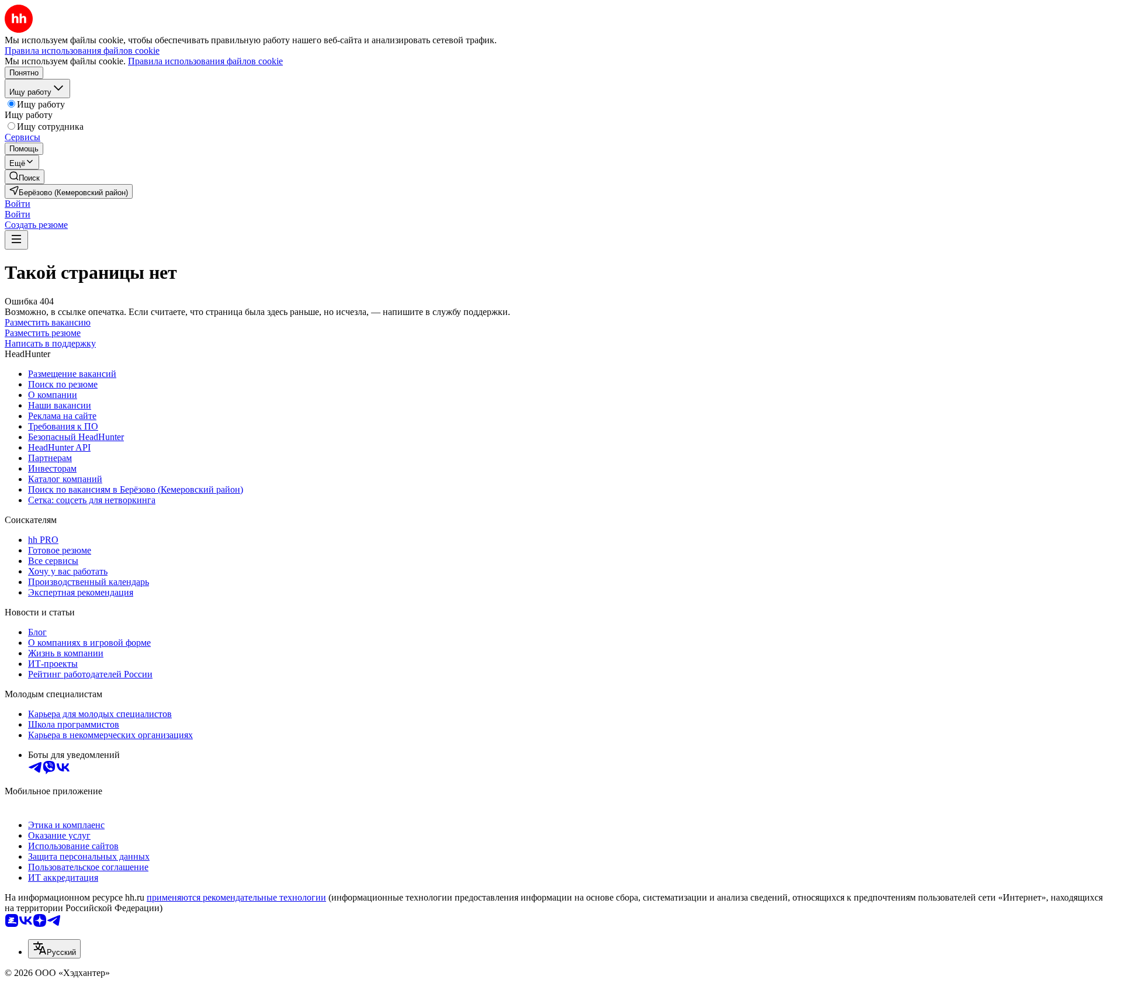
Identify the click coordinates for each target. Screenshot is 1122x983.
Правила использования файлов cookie (205, 61)
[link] (24, 176)
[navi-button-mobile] (16, 240)
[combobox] (54, 948)
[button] (17, 204)
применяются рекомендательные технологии (236, 897)
